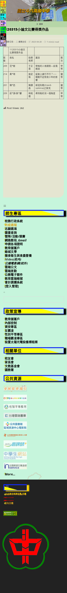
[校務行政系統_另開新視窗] (3, 3)
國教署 (9, 370)
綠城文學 (11, 252)
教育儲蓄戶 (12, 248)
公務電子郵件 (14, 275)
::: (5, 206)
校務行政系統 (14, 221)
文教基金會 (12, 366)
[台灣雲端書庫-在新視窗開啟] (15, 415)
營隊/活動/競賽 (15, 236)
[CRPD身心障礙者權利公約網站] (15, 398)
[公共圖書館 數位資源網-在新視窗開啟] (15, 435)
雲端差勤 (11, 271)
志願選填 (11, 229)
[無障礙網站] (10, 513)
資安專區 (11, 327)
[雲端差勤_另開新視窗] (3, 23)
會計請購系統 (14, 282)
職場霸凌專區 (14, 338)
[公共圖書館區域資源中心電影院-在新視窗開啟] (15, 425)
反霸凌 (9, 331)
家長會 (9, 362)
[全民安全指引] (15, 388)
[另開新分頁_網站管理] (3, 36)
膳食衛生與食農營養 (18, 256)
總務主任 (22, 41)
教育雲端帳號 (14, 279)
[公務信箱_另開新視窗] (3, 29)
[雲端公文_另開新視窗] (3, 16)
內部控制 (11, 323)
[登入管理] (12, 286)
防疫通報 (11, 225)
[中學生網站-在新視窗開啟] (15, 455)
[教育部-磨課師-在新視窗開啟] (15, 444)
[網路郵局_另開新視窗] (3, 10)
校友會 (9, 358)
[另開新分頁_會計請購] (3, 43)
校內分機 (9, 503)
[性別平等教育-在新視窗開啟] (15, 407)
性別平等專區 (14, 334)
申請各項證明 (14, 244)
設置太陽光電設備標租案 (21, 342)
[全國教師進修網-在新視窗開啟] (15, 466)
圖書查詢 (11, 233)
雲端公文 (11, 267)
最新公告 (9, 41)
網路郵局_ (15, 240)
